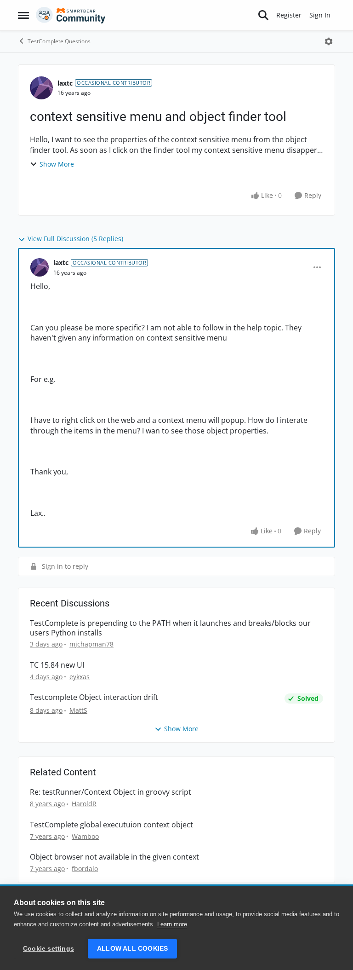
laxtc (65, 83)
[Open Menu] (328, 41)
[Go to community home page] (71, 15)
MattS (78, 710)
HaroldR (84, 803)
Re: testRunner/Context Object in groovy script (110, 792)
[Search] (263, 15)
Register (289, 15)
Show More (57, 164)
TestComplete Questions (59, 41)
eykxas (79, 676)
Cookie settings (48, 948)
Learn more (172, 924)
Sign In (319, 15)
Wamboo (85, 836)
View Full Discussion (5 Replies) (75, 238)
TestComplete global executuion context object (111, 825)
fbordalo (85, 868)
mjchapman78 (91, 644)
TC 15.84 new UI (57, 665)
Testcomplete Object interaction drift (94, 697)
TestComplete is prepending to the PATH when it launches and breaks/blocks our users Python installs (170, 628)
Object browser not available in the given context (114, 857)
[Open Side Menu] (23, 15)
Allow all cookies (132, 948)
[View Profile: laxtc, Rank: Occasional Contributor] (41, 87)
